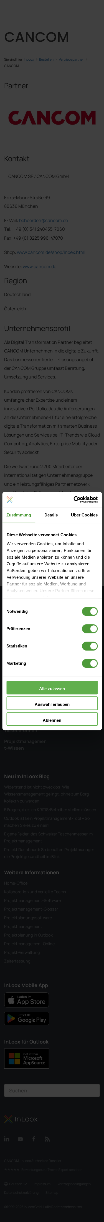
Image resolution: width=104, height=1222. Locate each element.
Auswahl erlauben (52, 704)
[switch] (90, 628)
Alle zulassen (52, 688)
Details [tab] (51, 515)
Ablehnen (52, 720)
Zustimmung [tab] (18, 515)
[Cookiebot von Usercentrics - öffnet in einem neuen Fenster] (74, 499)
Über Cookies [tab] (84, 515)
